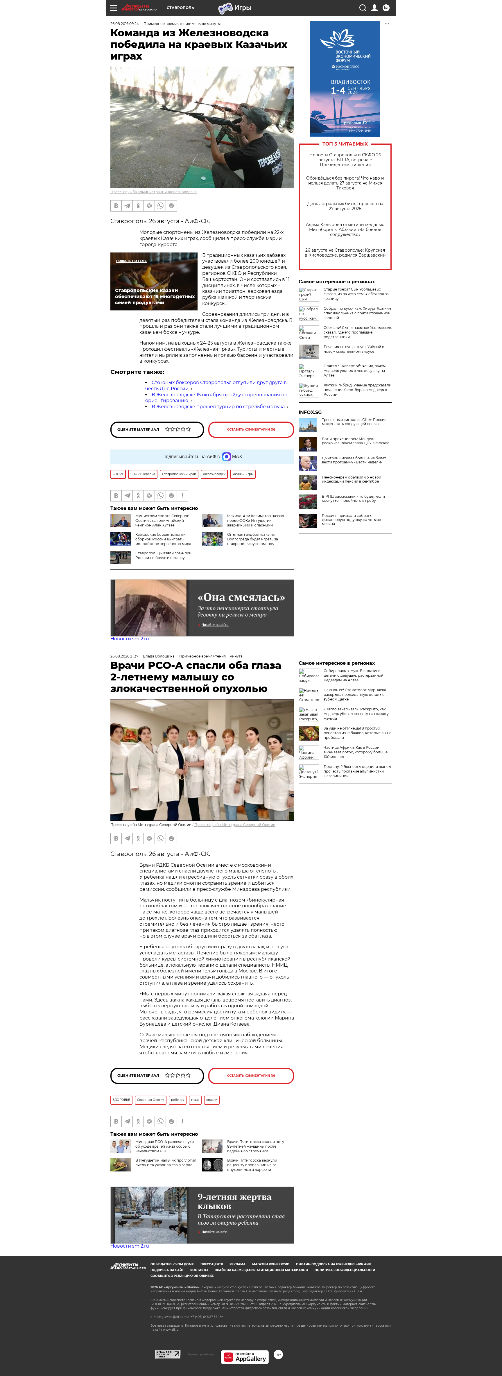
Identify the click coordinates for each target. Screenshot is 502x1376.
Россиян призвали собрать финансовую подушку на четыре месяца (351, 520)
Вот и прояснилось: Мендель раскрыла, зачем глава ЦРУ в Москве (355, 441)
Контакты (199, 1270)
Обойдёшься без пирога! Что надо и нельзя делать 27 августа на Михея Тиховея (345, 183)
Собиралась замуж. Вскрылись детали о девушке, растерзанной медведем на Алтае (353, 675)
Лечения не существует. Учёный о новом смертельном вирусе (354, 349)
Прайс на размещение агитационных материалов (261, 1270)
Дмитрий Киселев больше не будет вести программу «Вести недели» (354, 460)
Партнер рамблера (200, 1354)
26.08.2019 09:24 (124, 23)
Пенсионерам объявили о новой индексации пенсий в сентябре (351, 479)
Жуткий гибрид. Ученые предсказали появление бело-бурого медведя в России (357, 390)
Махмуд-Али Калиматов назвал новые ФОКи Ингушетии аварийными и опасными (255, 520)
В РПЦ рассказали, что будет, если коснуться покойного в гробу (353, 498)
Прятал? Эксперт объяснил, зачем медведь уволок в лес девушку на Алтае (355, 370)
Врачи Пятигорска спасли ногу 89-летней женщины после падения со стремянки (255, 1146)
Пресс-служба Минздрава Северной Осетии (234, 825)
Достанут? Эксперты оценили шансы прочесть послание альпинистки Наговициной (357, 771)
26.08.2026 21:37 (124, 656)
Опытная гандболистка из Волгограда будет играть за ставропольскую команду (252, 539)
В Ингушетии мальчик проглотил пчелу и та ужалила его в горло (165, 1162)
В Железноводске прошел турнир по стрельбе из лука (218, 406)
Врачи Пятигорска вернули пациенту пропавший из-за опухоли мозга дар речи (252, 1165)
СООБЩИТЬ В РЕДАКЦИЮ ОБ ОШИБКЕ (182, 1276)
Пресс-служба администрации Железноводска (153, 192)
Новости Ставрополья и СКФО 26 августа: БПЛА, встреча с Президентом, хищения (345, 160)
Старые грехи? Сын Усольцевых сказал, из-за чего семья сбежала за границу (356, 294)
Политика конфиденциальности (345, 1270)
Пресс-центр (211, 1264)
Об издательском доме (172, 1264)
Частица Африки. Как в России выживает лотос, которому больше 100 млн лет (356, 752)
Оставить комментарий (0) (251, 429)
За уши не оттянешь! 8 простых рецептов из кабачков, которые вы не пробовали (357, 733)
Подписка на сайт (167, 1270)
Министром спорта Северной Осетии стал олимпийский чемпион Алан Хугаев (162, 520)
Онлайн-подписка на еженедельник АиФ (334, 1264)
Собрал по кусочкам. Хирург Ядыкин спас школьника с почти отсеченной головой (357, 313)
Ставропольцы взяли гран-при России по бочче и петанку (163, 555)
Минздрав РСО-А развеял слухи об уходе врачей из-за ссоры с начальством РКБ (164, 1146)
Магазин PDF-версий (270, 1264)
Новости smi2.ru (129, 639)
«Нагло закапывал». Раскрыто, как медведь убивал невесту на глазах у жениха (356, 714)
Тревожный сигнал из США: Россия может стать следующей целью (354, 422)
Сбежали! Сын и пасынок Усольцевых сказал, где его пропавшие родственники (358, 332)
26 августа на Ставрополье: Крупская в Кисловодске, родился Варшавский (345, 253)
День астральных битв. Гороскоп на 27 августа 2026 (345, 206)
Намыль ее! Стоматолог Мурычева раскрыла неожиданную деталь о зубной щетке (355, 694)
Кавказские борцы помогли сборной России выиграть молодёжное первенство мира (163, 539)
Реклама (237, 1264)
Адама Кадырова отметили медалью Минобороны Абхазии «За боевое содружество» (345, 229)
